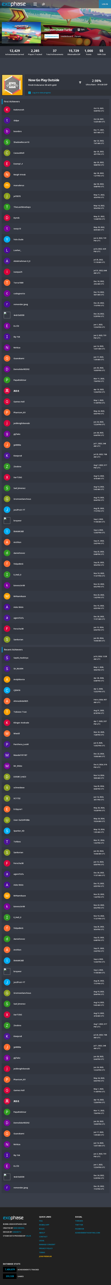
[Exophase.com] (15, 4)
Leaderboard (67, 36)
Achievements (51, 36)
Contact (43, 1236)
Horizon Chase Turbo (58, 30)
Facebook (79, 1229)
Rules (42, 1229)
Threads (79, 1221)
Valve (28, 1236)
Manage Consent (47, 1244)
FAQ (41, 1221)
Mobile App (44, 1225)
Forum (78, 36)
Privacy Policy (46, 1248)
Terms (42, 1252)
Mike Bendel (19, 1228)
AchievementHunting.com (87, 1232)
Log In (105, 4)
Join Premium (45, 1256)
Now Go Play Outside (43, 80)
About (42, 1232)
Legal (41, 1240)
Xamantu (16, 1232)
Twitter (79, 1225)
